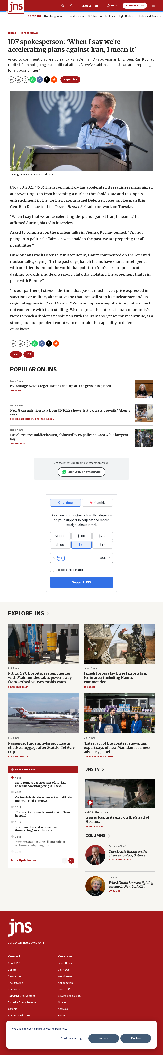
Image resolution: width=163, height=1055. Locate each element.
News (12, 33)
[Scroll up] (65, 861)
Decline (136, 1038)
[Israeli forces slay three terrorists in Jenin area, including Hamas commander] (119, 644)
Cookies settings (71, 1038)
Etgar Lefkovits (18, 756)
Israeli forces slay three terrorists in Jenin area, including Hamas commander (115, 677)
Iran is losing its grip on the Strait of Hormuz (117, 819)
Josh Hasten (17, 443)
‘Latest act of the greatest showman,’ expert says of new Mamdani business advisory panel (117, 747)
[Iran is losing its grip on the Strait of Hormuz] (120, 793)
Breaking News (25, 770)
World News (16, 405)
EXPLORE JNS (26, 613)
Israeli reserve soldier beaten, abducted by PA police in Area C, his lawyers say (69, 437)
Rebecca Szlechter (21, 419)
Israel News (29, 33)
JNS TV (92, 769)
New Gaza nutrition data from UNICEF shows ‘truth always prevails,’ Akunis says (70, 412)
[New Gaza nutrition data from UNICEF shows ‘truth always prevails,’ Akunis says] (144, 413)
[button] (25, 79)
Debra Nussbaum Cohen (98, 756)
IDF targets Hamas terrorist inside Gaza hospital (42, 813)
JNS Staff (15, 390)
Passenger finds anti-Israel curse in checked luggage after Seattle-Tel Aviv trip (41, 747)
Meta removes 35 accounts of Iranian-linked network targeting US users (41, 784)
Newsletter (90, 6)
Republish (70, 80)
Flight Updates (126, 16)
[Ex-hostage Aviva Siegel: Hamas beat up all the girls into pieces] (144, 389)
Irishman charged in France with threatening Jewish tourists (37, 828)
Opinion (113, 877)
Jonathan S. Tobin (120, 859)
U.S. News (13, 668)
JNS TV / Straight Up (96, 812)
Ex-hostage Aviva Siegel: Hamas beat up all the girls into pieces (60, 386)
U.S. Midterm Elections (101, 16)
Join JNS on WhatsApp (84, 471)
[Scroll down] (71, 861)
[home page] (16, 7)
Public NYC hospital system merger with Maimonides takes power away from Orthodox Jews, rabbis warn (40, 677)
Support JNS (135, 6)
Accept (103, 1038)
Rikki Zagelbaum (44, 419)
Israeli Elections (76, 16)
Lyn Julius (114, 891)
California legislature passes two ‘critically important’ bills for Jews (43, 799)
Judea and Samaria (150, 16)
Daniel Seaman (94, 826)
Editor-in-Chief (117, 846)
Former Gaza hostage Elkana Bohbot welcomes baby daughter (40, 843)
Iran (15, 354)
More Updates (21, 860)
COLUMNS (95, 835)
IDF (29, 354)
